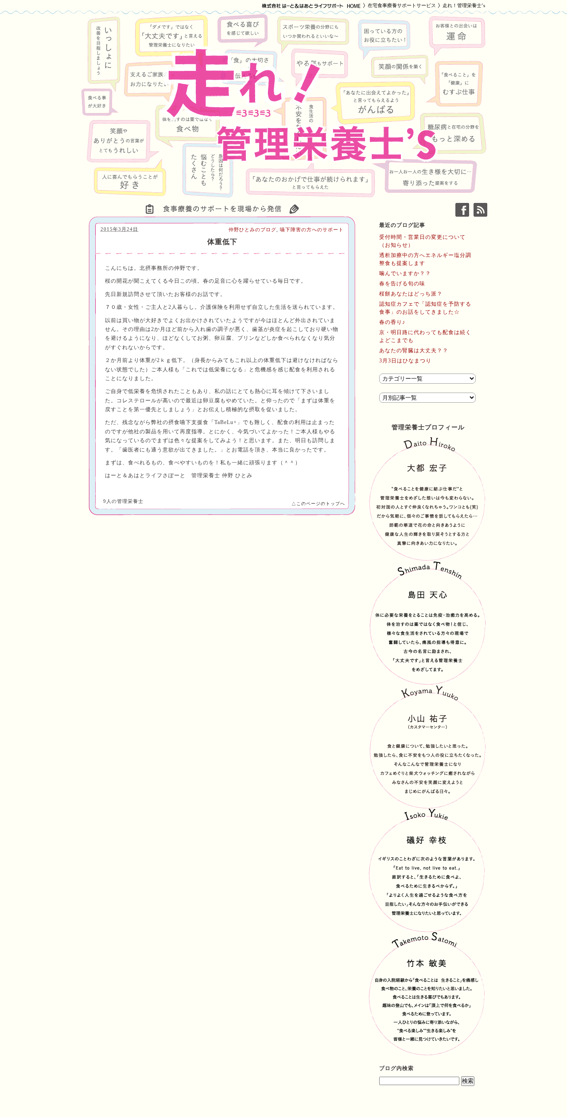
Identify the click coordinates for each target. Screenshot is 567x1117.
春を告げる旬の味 (402, 283)
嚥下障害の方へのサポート (312, 229)
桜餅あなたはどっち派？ (411, 294)
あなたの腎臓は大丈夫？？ (413, 350)
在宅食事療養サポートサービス (402, 5)
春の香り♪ (392, 322)
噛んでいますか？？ (405, 273)
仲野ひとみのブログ (252, 229)
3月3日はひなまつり (405, 361)
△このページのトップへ (318, 503)
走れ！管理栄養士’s (464, 5)
